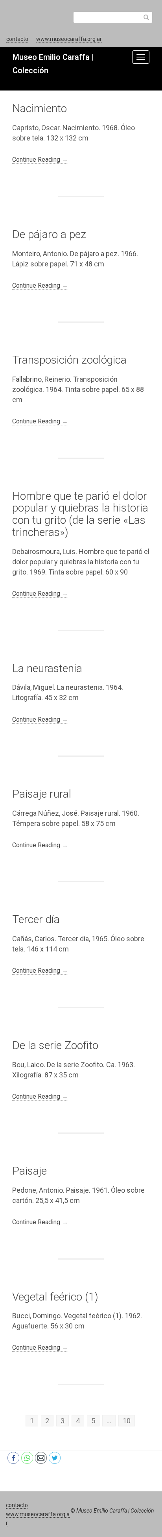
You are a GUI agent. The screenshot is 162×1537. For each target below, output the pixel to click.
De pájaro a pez (49, 234)
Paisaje (29, 1170)
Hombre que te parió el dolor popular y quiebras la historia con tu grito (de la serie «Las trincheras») (80, 514)
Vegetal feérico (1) (55, 1296)
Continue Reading (40, 159)
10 (127, 1421)
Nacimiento (39, 108)
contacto (17, 39)
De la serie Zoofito (55, 1045)
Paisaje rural (41, 793)
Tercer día (36, 919)
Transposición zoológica (69, 359)
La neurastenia (47, 668)
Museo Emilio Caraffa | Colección (115, 1510)
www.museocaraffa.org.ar (69, 39)
